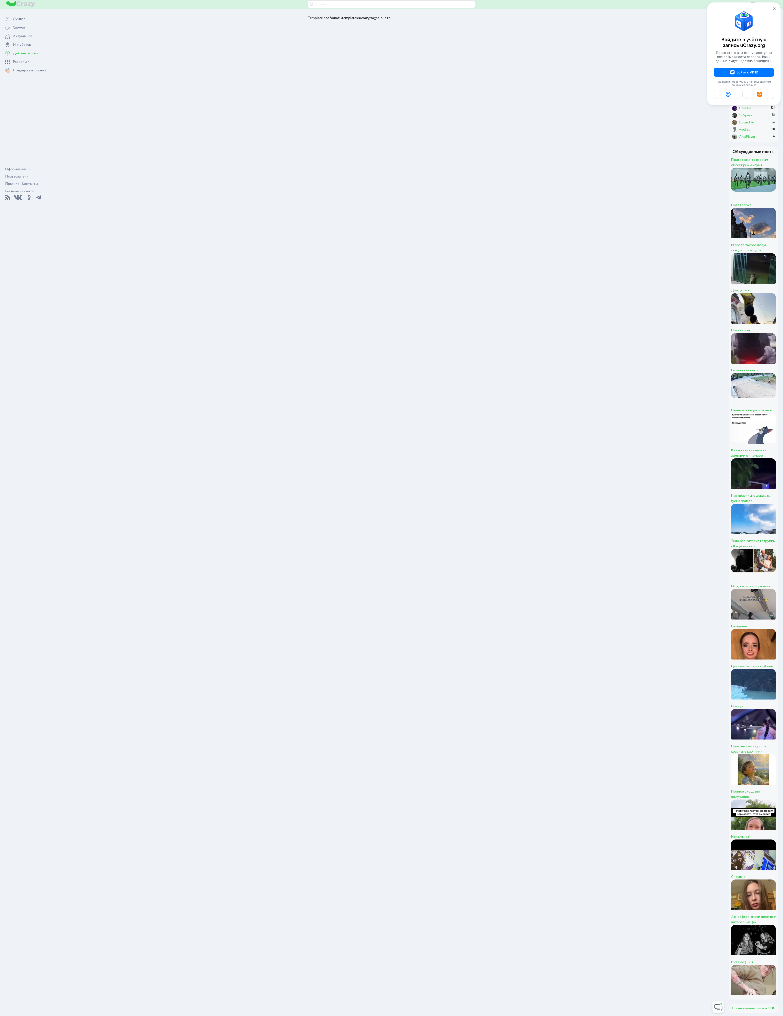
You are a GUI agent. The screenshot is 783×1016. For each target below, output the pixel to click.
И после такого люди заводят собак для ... (748, 247)
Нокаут (737, 706)
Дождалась (740, 290)
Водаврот (765, 352)
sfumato (761, 187)
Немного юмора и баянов (751, 410)
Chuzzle (761, 227)
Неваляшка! (740, 836)
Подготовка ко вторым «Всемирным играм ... (749, 162)
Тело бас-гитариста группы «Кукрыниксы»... (753, 543)
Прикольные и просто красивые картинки (749, 749)
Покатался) (740, 330)
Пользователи (17, 176)
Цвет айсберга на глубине (752, 666)
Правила (12, 184)
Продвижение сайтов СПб (753, 1008)
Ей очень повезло (745, 370)
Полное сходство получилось (745, 794)
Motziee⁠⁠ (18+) (742, 962)
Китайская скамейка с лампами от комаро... (749, 453)
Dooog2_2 (766, 272)
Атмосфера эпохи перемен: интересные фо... (753, 919)
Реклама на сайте (19, 191)
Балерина (739, 626)
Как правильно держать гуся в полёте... (750, 498)
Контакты (30, 184)
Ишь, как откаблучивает (750, 586)
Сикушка (738, 876)
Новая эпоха (741, 205)
